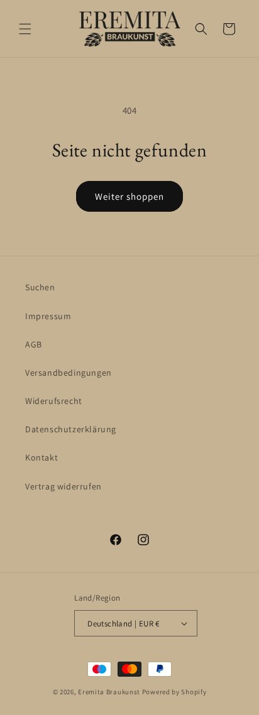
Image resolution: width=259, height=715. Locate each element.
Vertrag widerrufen (63, 486)
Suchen (40, 287)
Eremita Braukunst (109, 691)
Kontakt (41, 457)
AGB (33, 344)
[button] (25, 29)
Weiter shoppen (129, 196)
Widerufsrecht (53, 401)
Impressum (48, 316)
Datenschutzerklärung (70, 429)
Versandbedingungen (68, 372)
